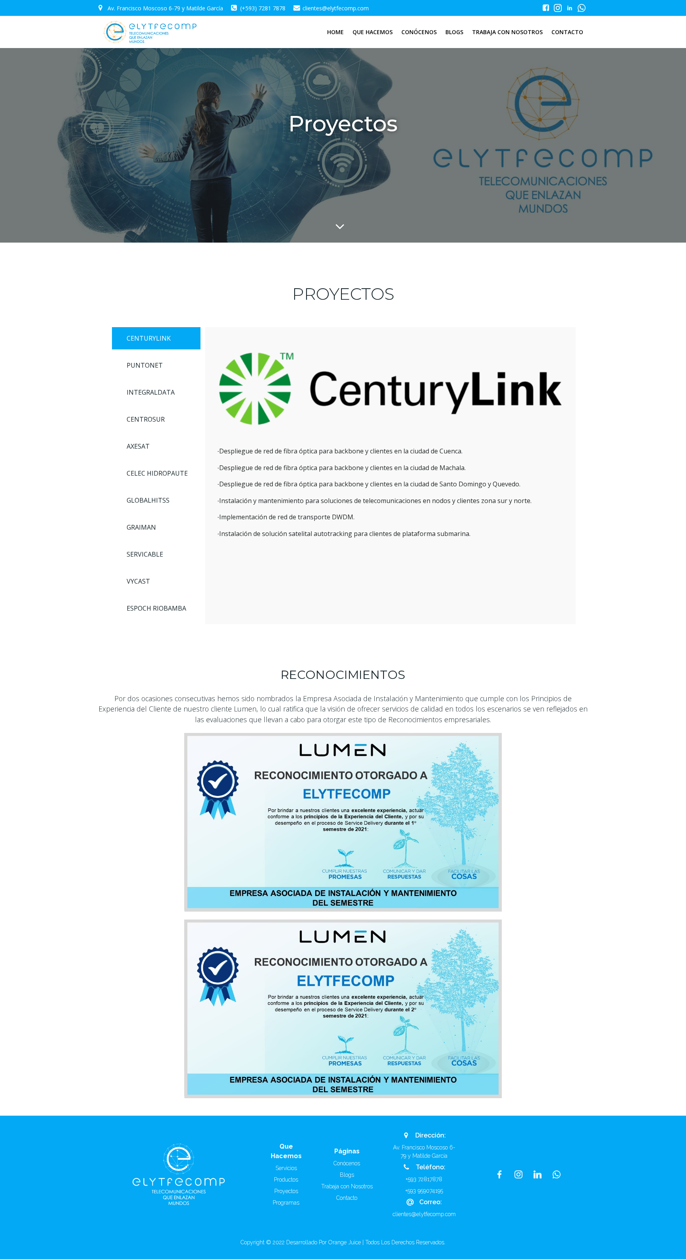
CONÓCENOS (419, 32)
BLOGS (454, 32)
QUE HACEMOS (373, 32)
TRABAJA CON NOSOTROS (507, 32)
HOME (335, 32)
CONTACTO (567, 32)
